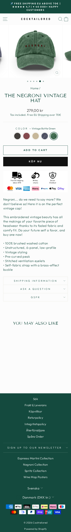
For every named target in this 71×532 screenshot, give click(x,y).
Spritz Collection (35, 471)
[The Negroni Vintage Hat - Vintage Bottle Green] (24, 375)
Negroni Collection (35, 464)
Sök (35, 399)
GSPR (35, 297)
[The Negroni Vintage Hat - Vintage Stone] (15, 375)
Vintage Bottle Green (54, 136)
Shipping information (35, 280)
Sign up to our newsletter (34, 447)
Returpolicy (35, 417)
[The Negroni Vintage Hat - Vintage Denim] (19, 375)
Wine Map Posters (35, 477)
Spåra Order (35, 436)
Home (34, 88)
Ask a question (35, 288)
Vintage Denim (44, 136)
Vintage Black (17, 136)
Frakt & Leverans (36, 405)
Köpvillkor (35, 411)
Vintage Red (26, 136)
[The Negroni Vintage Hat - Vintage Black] (6, 375)
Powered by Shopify (35, 528)
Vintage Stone (35, 136)
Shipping (43, 115)
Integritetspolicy (35, 424)
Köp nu (35, 161)
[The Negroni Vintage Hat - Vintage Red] (11, 375)
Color (35, 128)
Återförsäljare (35, 430)
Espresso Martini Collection (35, 458)
